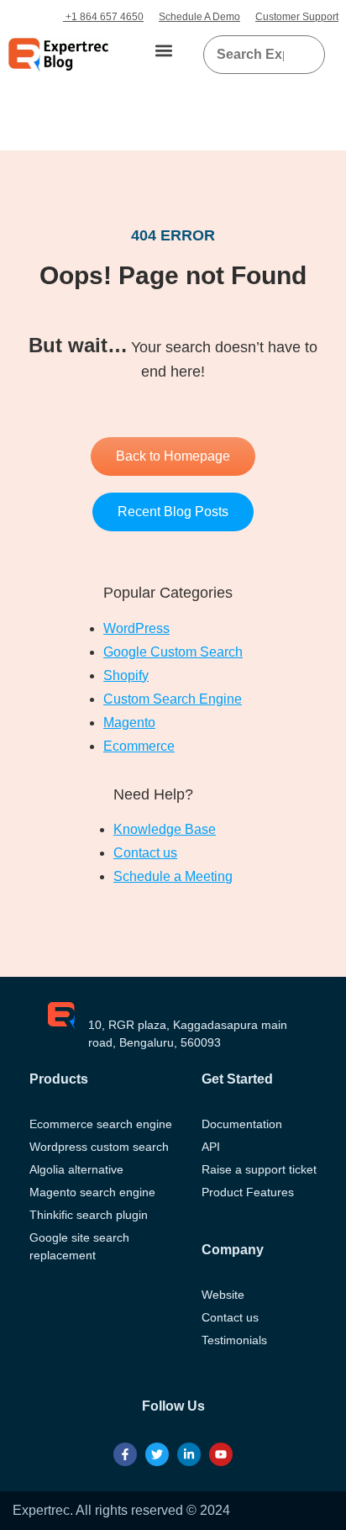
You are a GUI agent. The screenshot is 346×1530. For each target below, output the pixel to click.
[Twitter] (157, 1454)
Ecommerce (139, 746)
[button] (164, 51)
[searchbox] (250, 54)
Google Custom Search (173, 652)
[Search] (306, 54)
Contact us (145, 853)
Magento (129, 722)
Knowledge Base (164, 829)
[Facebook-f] (125, 1454)
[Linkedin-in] (189, 1454)
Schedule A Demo (199, 17)
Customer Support (296, 17)
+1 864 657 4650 (103, 17)
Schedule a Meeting (173, 876)
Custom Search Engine (172, 699)
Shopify (126, 675)
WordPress (136, 628)
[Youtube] (221, 1454)
